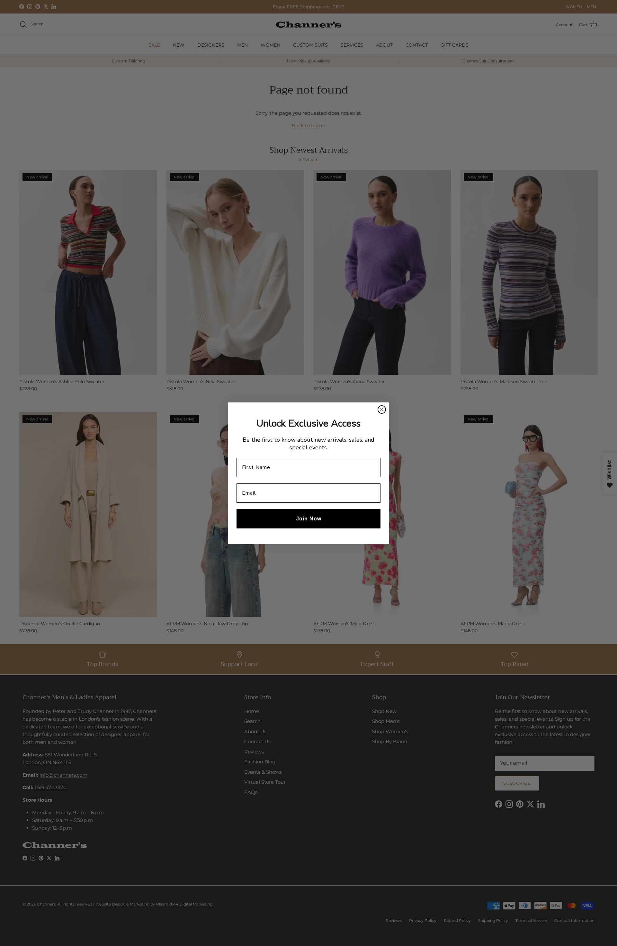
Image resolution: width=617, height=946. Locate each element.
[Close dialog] (382, 409)
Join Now (308, 518)
